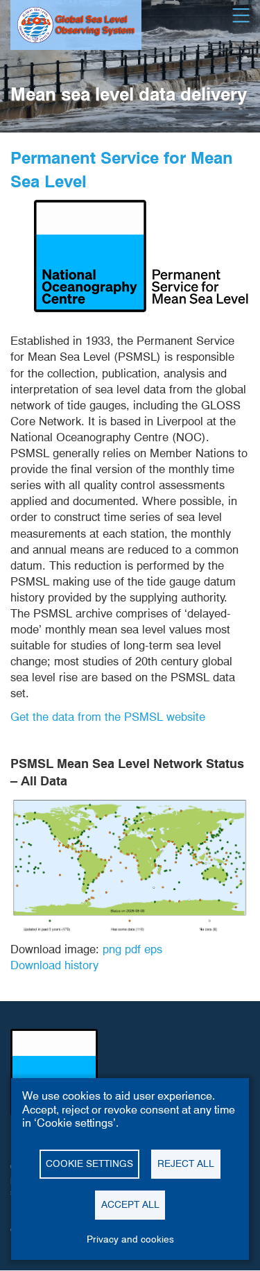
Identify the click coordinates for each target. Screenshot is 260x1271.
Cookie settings (89, 1163)
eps (153, 949)
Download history (54, 965)
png (112, 949)
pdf (133, 949)
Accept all (130, 1204)
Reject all (185, 1163)
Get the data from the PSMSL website (107, 717)
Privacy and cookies (130, 1239)
